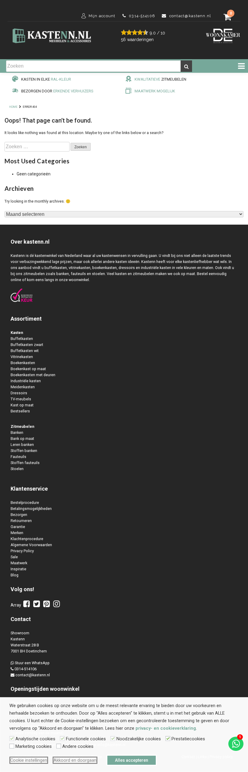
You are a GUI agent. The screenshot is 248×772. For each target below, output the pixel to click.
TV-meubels (21, 399)
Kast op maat (22, 405)
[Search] (186, 66)
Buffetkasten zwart (27, 344)
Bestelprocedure (25, 502)
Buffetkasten (22, 338)
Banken (17, 432)
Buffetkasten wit (25, 350)
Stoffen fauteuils (25, 462)
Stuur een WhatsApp (32, 663)
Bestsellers (20, 411)
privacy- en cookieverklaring (165, 728)
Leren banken (22, 444)
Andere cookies (77, 746)
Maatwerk (19, 563)
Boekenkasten (23, 362)
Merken (17, 532)
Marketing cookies (33, 746)
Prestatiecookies (188, 739)
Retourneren (21, 520)
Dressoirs (19, 393)
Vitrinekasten (22, 356)
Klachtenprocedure (27, 539)
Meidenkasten (23, 387)
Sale (14, 557)
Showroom (20, 633)
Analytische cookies (35, 739)
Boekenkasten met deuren (33, 375)
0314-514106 (26, 669)
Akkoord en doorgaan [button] (75, 760)
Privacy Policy (22, 551)
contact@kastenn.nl (32, 675)
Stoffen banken (24, 450)
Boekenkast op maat (28, 369)
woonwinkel (65, 689)
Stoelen (17, 468)
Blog (14, 575)
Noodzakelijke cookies (138, 739)
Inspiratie (18, 569)
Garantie (18, 526)
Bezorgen (19, 514)
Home (13, 106)
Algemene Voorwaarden (31, 545)
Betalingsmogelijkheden (31, 508)
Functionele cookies (86, 739)
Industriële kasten (26, 381)
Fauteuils (18, 456)
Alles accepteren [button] (131, 760)
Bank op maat (22, 438)
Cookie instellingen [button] (28, 760)
